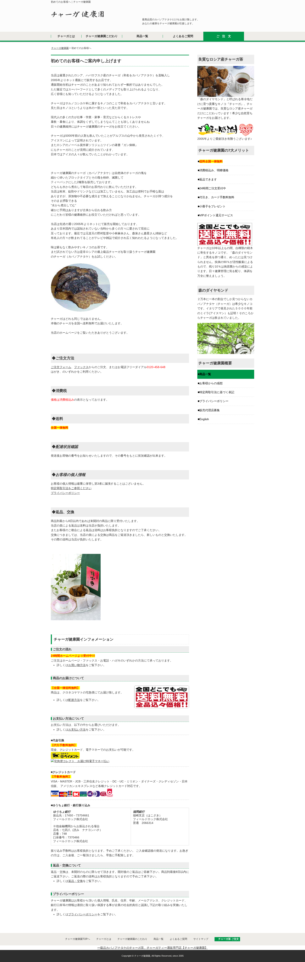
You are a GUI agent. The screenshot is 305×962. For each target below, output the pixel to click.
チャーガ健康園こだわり (102, 36)
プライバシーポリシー (65, 493)
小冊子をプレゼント (212, 206)
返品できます (208, 179)
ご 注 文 (223, 36)
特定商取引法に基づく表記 (216, 392)
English (204, 419)
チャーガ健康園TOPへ (77, 939)
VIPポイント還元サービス (216, 215)
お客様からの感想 (211, 383)
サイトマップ (200, 939)
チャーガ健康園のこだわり (132, 939)
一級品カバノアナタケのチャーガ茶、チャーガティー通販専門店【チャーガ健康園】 (152, 947)
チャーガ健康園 (60, 48)
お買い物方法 (77, 665)
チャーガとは (66, 36)
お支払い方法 (77, 729)
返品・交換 (75, 881)
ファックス (81, 367)
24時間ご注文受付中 (212, 188)
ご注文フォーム (61, 367)
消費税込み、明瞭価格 (213, 170)
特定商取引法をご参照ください (71, 488)
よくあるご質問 (183, 36)
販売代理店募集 (209, 410)
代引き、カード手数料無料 (216, 197)
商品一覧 (142, 36)
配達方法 (74, 700)
